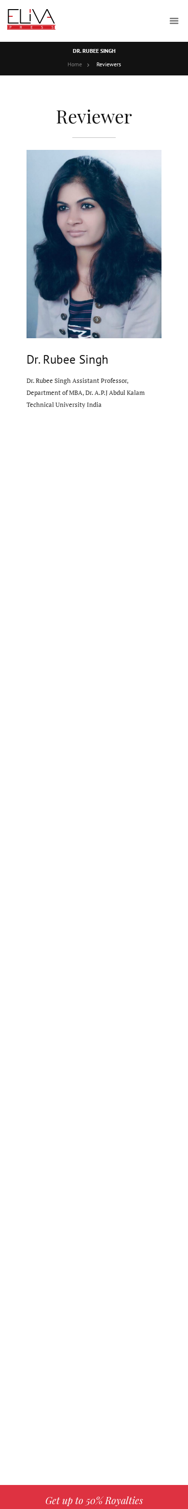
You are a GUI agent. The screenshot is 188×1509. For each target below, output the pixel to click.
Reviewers (108, 64)
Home (74, 64)
